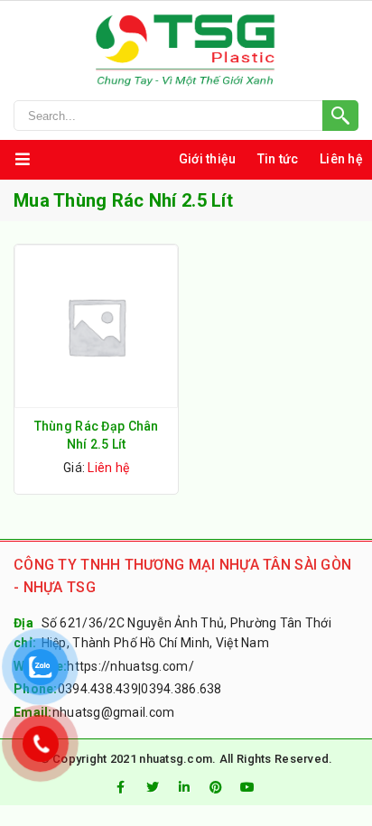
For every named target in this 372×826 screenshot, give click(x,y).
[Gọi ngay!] (186, 115)
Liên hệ (341, 159)
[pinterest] (216, 787)
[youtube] (248, 787)
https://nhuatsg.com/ (130, 666)
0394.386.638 (181, 689)
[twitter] (152, 787)
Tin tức (278, 159)
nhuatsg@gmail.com (113, 712)
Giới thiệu (208, 159)
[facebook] (120, 787)
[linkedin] (184, 787)
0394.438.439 (98, 689)
